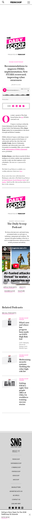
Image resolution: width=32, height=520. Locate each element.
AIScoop (16, 479)
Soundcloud (9, 291)
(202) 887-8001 (16, 503)
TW (13, 507)
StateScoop (16, 471)
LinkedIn (16, 507)
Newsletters (16, 487)
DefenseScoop (16, 463)
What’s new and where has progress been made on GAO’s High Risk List (24, 330)
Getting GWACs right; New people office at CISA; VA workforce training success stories (23, 394)
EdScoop (16, 475)
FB (9, 507)
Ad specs (16, 495)
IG (19, 507)
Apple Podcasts (10, 287)
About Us (16, 451)
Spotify (22, 287)
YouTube (21, 291)
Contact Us (16, 499)
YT (22, 507)
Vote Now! (5, 517)
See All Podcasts (9, 313)
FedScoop (16, 459)
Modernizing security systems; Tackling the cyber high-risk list (24, 365)
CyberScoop (16, 467)
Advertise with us (16, 491)
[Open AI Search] (5, 2)
